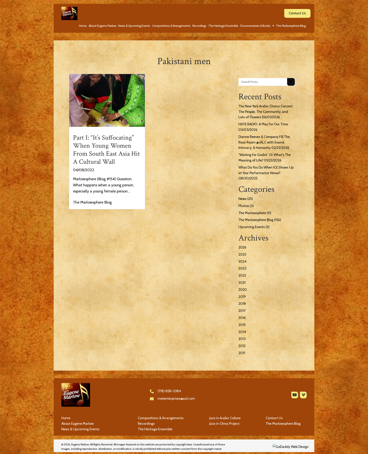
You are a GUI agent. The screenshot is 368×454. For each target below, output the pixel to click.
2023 (242, 268)
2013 (242, 339)
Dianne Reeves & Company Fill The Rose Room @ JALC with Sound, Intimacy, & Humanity (264, 142)
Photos (243, 206)
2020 (242, 290)
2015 (242, 325)
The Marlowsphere (252, 213)
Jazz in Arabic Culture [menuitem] (225, 418)
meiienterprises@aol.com (176, 398)
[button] (294, 395)
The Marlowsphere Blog (92, 202)
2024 (242, 261)
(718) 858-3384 (169, 391)
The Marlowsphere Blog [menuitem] (283, 423)
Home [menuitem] (65, 418)
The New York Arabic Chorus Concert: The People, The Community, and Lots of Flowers (265, 111)
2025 (242, 254)
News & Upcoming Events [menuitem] (80, 429)
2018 (242, 304)
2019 (242, 297)
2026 (242, 247)
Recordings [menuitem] (146, 423)
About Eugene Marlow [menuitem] (77, 423)
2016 (242, 318)
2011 (241, 353)
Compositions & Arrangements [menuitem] (161, 418)
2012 (242, 346)
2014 (242, 332)
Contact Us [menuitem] (274, 418)
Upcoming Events (251, 227)
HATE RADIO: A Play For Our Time (263, 124)
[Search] (291, 82)
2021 (242, 282)
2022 (242, 275)
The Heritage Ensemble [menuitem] (155, 429)
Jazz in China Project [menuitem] (224, 423)
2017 (242, 311)
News (242, 199)
